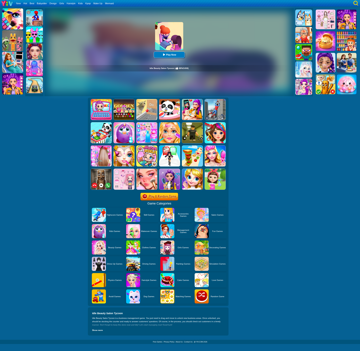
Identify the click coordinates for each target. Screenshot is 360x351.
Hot (25, 3)
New (18, 3)
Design (53, 3)
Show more (97, 330)
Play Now (171, 55)
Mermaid (109, 3)
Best (32, 3)
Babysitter (42, 3)
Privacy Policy (169, 342)
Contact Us (188, 342)
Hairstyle (71, 3)
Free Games (157, 342)
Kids (80, 3)
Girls (61, 3)
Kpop (88, 3)
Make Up (97, 3)
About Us (179, 342)
